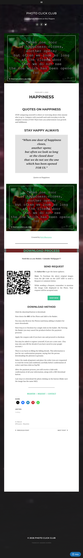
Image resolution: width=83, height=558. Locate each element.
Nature (19, 422)
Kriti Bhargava (46, 237)
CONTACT (52, 394)
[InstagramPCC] (37, 24)
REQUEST (41, 394)
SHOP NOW (54, 298)
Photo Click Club (41, 13)
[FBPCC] (41, 24)
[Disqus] (41, 466)
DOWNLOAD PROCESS (41, 250)
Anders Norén (45, 543)
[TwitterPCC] (45, 24)
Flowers (19, 424)
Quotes (26, 424)
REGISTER (31, 394)
